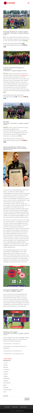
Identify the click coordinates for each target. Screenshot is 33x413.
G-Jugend (5, 380)
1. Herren (5, 363)
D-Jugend (5, 371)
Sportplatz (5, 387)
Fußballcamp (6, 378)
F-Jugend (5, 376)
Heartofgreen (23, 75)
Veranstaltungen (7, 389)
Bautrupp (5, 367)
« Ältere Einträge (7, 358)
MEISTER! (6, 122)
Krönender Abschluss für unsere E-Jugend (15, 32)
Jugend (26, 33)
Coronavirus (6, 369)
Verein (5, 34)
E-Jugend (20, 33)
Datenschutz (23, 407)
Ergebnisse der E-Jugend (10, 332)
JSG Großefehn (22, 148)
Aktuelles (14, 33)
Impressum (15, 407)
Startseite (7, 407)
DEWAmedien (19, 411)
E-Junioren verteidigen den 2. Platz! (13, 290)
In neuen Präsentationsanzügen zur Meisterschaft (13, 68)
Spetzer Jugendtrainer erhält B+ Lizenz (14, 147)
